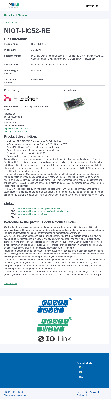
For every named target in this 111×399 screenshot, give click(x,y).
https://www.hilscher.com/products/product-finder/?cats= (44, 211)
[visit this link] (7, 208)
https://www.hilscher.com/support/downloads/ (39, 208)
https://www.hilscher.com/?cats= (33, 214)
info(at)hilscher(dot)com (15, 131)
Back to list (11, 23)
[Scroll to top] (105, 394)
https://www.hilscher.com (16, 129)
